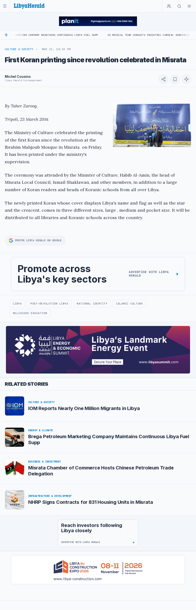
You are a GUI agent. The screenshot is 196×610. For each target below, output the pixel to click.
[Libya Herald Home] (29, 6)
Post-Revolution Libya (49, 303)
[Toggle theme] (189, 6)
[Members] (169, 6)
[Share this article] (163, 79)
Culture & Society (19, 49)
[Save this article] (175, 79)
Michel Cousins (18, 76)
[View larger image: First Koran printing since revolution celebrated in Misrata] (152, 125)
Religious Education (30, 313)
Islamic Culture (129, 303)
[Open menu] (5, 6)
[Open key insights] (186, 79)
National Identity (92, 303)
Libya (17, 303)
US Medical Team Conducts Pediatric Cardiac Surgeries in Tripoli (144, 35)
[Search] (179, 6)
